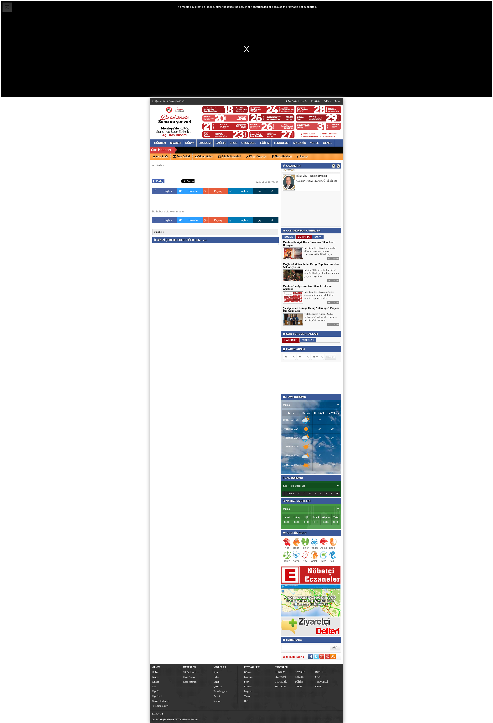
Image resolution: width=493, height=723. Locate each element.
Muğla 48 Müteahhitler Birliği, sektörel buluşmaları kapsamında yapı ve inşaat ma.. (321, 273)
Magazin (248, 691)
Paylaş (168, 191)
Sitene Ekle (160, 706)
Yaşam (247, 696)
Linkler (155, 681)
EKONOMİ (280, 677)
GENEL (319, 686)
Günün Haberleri (190, 672)
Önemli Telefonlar (160, 701)
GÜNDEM (280, 672)
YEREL (298, 686)
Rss (154, 686)
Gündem (248, 672)
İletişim (155, 672)
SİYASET (299, 672)
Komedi (248, 686)
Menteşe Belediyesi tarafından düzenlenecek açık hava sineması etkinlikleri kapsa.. (320, 251)
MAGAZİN (280, 686)
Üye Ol (304, 101)
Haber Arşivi (189, 677)
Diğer (246, 701)
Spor (216, 672)
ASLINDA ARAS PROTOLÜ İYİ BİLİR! (316, 177)
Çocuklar (218, 686)
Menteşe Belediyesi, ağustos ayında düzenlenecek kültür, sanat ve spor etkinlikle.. (319, 294)
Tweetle (193, 191)
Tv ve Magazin (220, 691)
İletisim (338, 101)
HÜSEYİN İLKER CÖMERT (311, 172)
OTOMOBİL (281, 681)
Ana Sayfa (292, 101)
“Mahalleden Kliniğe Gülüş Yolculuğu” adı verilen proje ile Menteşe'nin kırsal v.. (321, 316)
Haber (216, 677)
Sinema (217, 701)
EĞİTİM (299, 681)
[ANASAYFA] (194, 118)
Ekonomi (248, 677)
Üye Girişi (315, 101)
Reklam (327, 101)
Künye (155, 677)
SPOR (318, 677)
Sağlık (216, 681)
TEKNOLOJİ (321, 681)
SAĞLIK (299, 677)
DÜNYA (319, 672)
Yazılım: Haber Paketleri (319, 720)
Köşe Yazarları (189, 681)
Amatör (217, 696)
